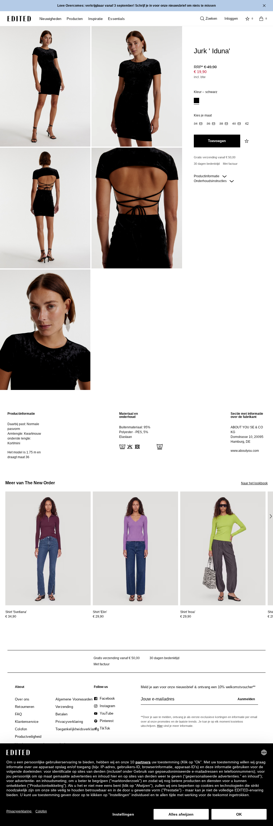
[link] (19, 688)
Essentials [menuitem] (116, 19)
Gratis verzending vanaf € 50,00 (214, 157)
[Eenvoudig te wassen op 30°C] (122, 446)
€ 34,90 (10, 616)
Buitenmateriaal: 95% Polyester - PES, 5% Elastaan (134, 432)
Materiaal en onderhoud (128, 415)
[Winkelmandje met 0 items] (261, 18)
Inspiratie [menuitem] (95, 19)
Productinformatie (207, 176)
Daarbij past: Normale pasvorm (23, 426)
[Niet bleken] (129, 446)
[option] (196, 101)
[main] (136, 435)
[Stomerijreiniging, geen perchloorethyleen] (159, 446)
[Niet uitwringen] (144, 446)
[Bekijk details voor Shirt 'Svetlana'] (48, 548)
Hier (160, 725)
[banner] (136, 5)
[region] (24, 435)
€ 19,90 (200, 72)
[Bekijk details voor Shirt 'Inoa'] (223, 548)
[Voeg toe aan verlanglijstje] (247, 141)
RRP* (205, 67)
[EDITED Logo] (19, 18)
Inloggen (231, 18)
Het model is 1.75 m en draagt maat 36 (24, 454)
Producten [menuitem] (75, 19)
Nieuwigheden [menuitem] (50, 19)
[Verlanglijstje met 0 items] (247, 18)
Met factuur (230, 163)
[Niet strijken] (151, 446)
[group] (199, 701)
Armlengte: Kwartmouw (24, 434)
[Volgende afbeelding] (271, 516)
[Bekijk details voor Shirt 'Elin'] (135, 548)
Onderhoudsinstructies (210, 181)
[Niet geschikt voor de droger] (136, 446)
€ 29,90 (98, 616)
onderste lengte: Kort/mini (19, 441)
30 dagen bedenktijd (207, 163)
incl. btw (200, 77)
